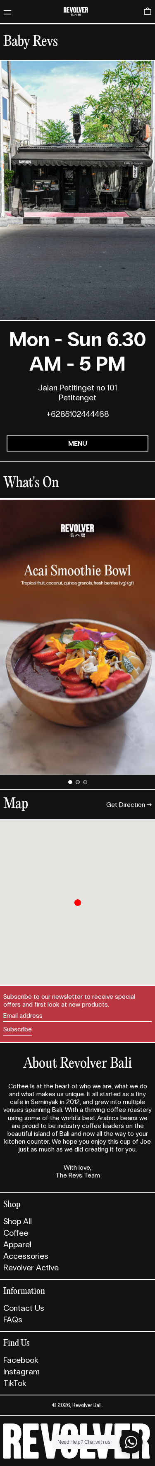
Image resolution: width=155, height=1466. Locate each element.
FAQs (12, 1319)
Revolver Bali (87, 1405)
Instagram (21, 1371)
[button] (147, 11)
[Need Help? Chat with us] (131, 1442)
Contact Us (23, 1308)
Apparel (17, 1244)
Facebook (20, 1360)
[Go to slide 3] (85, 782)
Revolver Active (31, 1267)
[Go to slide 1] (70, 782)
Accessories (25, 1256)
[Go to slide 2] (78, 782)
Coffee (15, 1233)
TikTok (14, 1383)
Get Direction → (129, 805)
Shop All (17, 1221)
